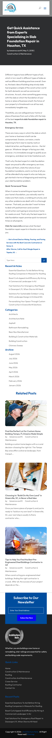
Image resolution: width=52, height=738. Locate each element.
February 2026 (15, 381)
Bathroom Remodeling (18, 327)
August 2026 (14, 354)
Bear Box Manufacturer (19, 332)
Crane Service (11, 681)
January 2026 (15, 385)
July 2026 (13, 358)
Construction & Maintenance (19, 54)
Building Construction (18, 341)
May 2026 (13, 367)
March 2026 (14, 376)
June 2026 (13, 363)
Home (7, 668)
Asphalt (12, 323)
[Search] (44, 260)
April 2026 (13, 372)
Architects (13, 314)
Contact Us (10, 688)
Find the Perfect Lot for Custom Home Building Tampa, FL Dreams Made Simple (24, 432)
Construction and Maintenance (18, 678)
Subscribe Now (26, 618)
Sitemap (30, 734)
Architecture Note (16, 318)
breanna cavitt (15, 50)
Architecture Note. (31, 732)
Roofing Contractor (13, 685)
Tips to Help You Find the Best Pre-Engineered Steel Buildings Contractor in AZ (24, 562)
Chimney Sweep (16, 345)
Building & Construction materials (23, 336)
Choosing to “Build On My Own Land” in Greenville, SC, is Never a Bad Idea (23, 496)
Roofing (8, 675)
